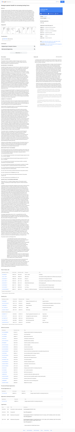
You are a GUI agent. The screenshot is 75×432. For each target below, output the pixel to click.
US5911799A (4, 276)
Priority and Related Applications (49, 42)
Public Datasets (36, 430)
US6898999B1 (4, 380)
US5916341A (4, 338)
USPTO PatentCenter (51, 44)
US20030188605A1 (5, 351)
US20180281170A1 (5, 359)
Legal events (55, 41)
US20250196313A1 (5, 322)
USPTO (46, 44)
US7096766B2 (4, 357)
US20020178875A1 (5, 363)
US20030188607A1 (5, 361)
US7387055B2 (4, 353)
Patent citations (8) (45, 41)
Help (51, 430)
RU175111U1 (4, 316)
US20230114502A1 (5, 309)
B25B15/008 (5, 38)
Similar (57, 13)
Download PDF (44, 13)
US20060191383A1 (5, 382)
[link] (7, 39)
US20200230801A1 (5, 378)
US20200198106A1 (5, 376)
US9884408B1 (4, 305)
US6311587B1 (4, 280)
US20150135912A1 (5, 303)
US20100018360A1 (5, 355)
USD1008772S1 (4, 318)
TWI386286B (4, 301)
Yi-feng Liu (45, 16)
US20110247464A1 (5, 344)
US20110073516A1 (5, 340)
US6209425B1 (4, 278)
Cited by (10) (51, 41)
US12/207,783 (4, 393)
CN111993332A (4, 307)
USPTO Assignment (58, 44)
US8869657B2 (4, 374)
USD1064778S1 (4, 320)
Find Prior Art (51, 13)
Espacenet (42, 45)
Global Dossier (46, 45)
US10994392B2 (4, 372)
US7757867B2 (4, 334)
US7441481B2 (4, 287)
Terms (42, 430)
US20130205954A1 (5, 349)
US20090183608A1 (5, 289)
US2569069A (4, 274)
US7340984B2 (4, 336)
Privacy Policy (46, 430)
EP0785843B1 (4, 342)
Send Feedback (29, 430)
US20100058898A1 (5, 332)
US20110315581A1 (5, 365)
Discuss (51, 45)
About (24, 430)
